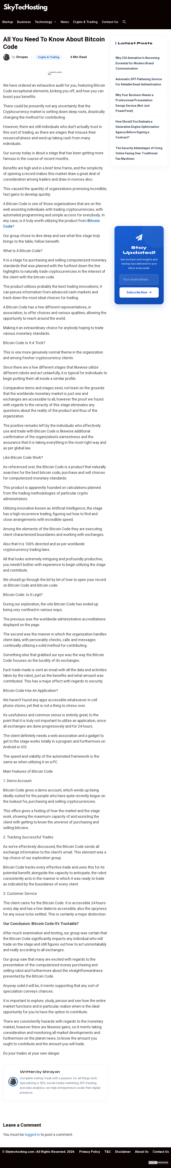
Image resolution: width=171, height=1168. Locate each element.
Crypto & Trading (85, 22)
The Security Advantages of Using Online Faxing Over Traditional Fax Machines (139, 153)
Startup (7, 22)
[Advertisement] (139, 198)
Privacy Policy (89, 1152)
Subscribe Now (137, 292)
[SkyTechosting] (26, 7)
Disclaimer (123, 1152)
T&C (107, 1152)
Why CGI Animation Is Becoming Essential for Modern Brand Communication (138, 63)
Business (24, 22)
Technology (43, 22)
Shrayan (22, 57)
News (65, 22)
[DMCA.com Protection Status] (158, 1163)
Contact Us (110, 22)
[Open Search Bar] (124, 22)
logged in (32, 1134)
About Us (141, 1152)
